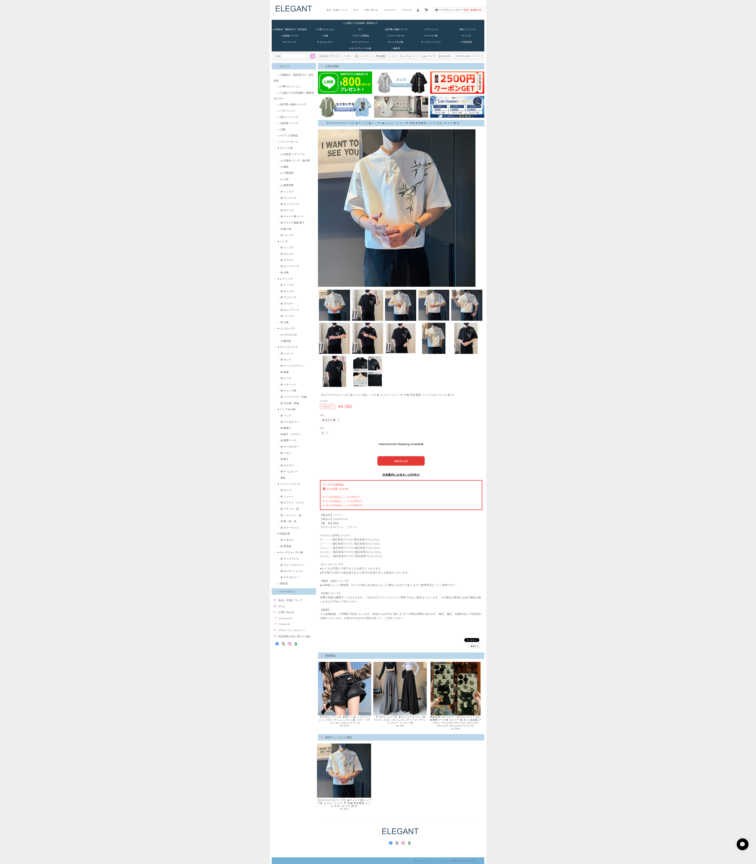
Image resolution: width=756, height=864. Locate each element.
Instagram (390, 9)
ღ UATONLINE (289, 334)
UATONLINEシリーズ (467, 56)
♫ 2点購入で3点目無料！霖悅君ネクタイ (360, 24)
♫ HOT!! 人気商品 (360, 35)
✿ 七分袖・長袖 (290, 403)
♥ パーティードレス (431, 42)
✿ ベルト (286, 452)
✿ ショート (287, 353)
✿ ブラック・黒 (290, 508)
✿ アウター (287, 260)
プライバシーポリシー (291, 630)
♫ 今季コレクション (325, 29)
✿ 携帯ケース (288, 440)
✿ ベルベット (288, 384)
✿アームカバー (289, 471)
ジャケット (367, 56)
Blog (355, 9)
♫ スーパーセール (395, 35)
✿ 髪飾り (286, 427)
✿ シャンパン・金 (291, 515)
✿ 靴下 (285, 459)
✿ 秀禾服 (286, 546)
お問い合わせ (371, 9)
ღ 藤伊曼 (286, 340)
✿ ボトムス (287, 210)
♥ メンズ (466, 35)
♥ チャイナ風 (431, 35)
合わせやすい (445, 56)
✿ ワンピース (288, 197)
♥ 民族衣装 (466, 42)
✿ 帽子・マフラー (291, 434)
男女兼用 (380, 56)
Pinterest (407, 9)
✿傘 (283, 477)
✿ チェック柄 (288, 390)
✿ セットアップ (290, 203)
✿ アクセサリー (290, 421)
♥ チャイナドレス (360, 42)
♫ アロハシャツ (431, 29)
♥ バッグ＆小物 (395, 42)
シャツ (392, 56)
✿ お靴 (285, 272)
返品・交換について (337, 9)
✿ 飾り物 (286, 228)
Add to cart (401, 461)
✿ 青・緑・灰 (288, 521)
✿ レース (286, 378)
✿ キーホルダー (290, 446)
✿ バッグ (286, 415)
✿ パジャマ (287, 235)
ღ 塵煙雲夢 (287, 185)
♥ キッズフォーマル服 (360, 48)
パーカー (347, 56)
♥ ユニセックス (324, 42)
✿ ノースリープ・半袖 (294, 396)
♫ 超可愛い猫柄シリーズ (396, 29)
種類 (322, 415)
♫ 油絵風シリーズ (289, 35)
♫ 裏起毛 (395, 48)
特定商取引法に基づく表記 (294, 636)
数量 (322, 428)
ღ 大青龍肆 (287, 172)
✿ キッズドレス (290, 558)
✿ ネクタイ (287, 465)
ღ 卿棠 (284, 166)
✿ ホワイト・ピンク (292, 502)
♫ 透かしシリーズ (466, 29)
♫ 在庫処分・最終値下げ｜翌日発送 (289, 29)
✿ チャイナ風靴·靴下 (293, 222)
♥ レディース (289, 42)
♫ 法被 (325, 35)
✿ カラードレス (290, 527)
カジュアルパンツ (408, 56)
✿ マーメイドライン (292, 365)
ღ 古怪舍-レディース (293, 154)
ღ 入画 (284, 179)
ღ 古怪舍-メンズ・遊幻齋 (295, 160)
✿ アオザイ (287, 539)
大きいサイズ (428, 56)
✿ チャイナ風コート (292, 216)
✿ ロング (286, 359)
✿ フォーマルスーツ (292, 564)
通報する (474, 646)
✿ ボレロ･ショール (292, 571)
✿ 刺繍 (285, 372)
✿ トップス (287, 191)
